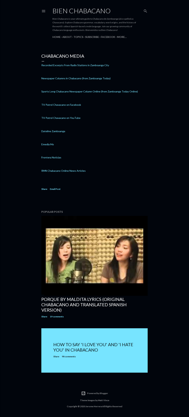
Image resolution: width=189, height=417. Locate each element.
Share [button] (44, 189)
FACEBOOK (108, 36)
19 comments (57, 316)
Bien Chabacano (81, 11)
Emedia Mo (47, 144)
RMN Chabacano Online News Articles (63, 170)
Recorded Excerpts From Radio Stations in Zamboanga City (75, 65)
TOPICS (78, 36)
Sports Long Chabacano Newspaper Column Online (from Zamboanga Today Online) (89, 91)
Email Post (55, 189)
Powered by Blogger (97, 393)
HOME (56, 36)
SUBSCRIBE (92, 36)
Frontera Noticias (51, 157)
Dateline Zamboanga (53, 131)
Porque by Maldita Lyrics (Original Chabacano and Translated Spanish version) (84, 304)
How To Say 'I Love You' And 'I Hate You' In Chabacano (93, 347)
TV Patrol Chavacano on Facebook (61, 104)
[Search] (145, 10)
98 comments (69, 356)
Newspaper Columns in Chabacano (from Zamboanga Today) (76, 78)
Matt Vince (103, 400)
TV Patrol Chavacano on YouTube (60, 117)
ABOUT (67, 36)
